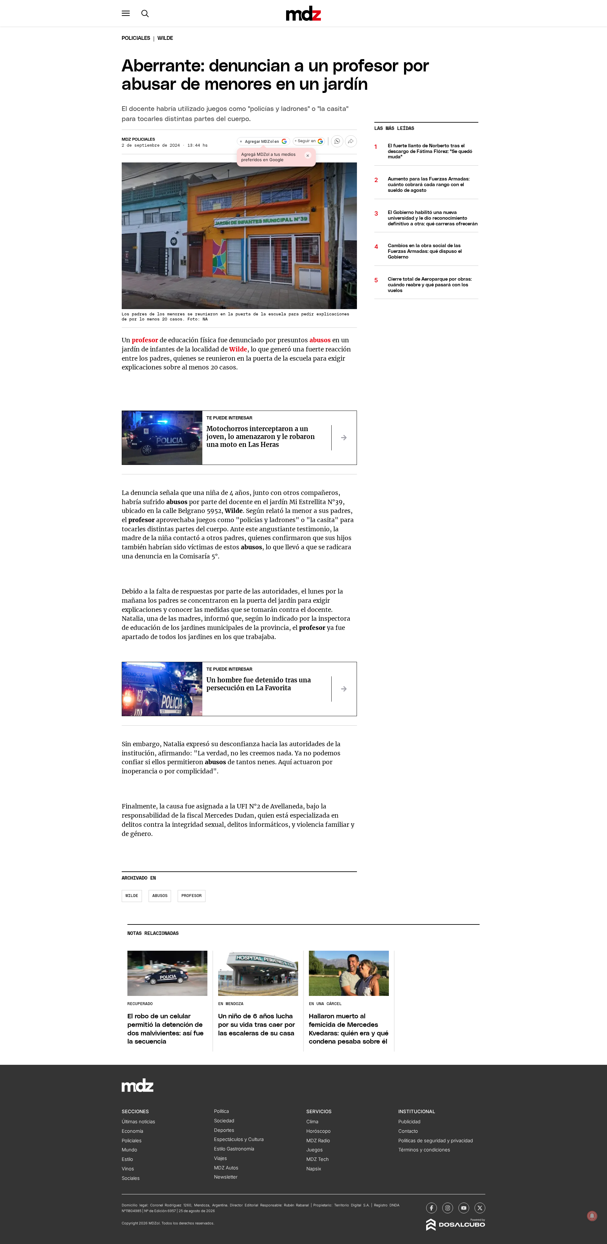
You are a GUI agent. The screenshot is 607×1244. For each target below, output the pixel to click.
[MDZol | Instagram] (448, 1208)
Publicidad (409, 1122)
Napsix (313, 1169)
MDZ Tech (317, 1159)
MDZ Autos (226, 1168)
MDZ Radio (318, 1140)
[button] (126, 13)
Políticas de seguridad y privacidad (435, 1140)
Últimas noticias (138, 1122)
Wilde (238, 349)
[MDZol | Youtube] (464, 1208)
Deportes (224, 1130)
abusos (320, 340)
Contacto (408, 1131)
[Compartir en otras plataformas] (351, 141)
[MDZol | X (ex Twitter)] (480, 1208)
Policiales (136, 38)
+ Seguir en (305, 141)
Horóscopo (318, 1131)
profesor (145, 340)
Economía (132, 1131)
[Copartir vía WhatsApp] (337, 141)
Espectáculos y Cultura (239, 1139)
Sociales (131, 1178)
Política (221, 1111)
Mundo (129, 1150)
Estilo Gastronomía (234, 1149)
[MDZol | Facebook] (431, 1208)
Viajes (220, 1158)
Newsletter (225, 1177)
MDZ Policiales (138, 139)
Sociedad (224, 1121)
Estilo (127, 1159)
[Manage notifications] (592, 1216)
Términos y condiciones (424, 1150)
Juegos (314, 1150)
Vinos (128, 1169)
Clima (312, 1122)
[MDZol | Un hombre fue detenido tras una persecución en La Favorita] (344, 689)
